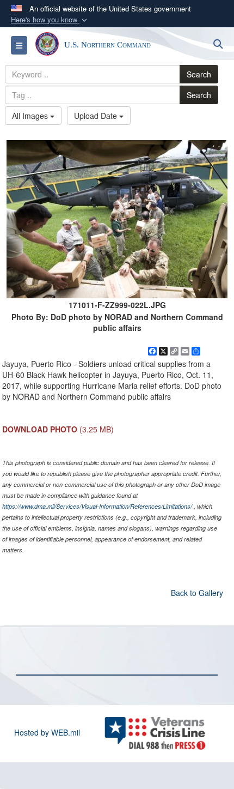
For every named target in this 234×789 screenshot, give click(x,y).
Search (199, 74)
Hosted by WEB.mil (47, 732)
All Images (31, 115)
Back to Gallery (197, 592)
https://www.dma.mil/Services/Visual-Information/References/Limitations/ (97, 506)
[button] (50, 20)
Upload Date (96, 115)
